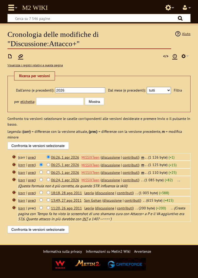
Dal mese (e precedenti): (127, 90)
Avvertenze (142, 251)
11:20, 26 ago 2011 (66, 208)
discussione (111, 157)
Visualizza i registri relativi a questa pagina (35, 65)
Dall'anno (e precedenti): (35, 90)
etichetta (27, 101)
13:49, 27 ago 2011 (66, 200)
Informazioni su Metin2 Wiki (108, 251)
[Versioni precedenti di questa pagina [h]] (174, 56)
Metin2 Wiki (35, 8)
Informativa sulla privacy (62, 251)
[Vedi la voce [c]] (10, 56)
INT (85, 218)
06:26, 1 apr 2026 (65, 157)
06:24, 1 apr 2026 (65, 179)
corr (22, 164)
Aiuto (186, 33)
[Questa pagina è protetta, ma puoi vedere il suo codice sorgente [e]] (165, 56)
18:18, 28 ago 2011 (66, 192)
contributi (130, 157)
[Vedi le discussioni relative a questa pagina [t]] (20, 56)
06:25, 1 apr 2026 (65, 164)
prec (31, 157)
